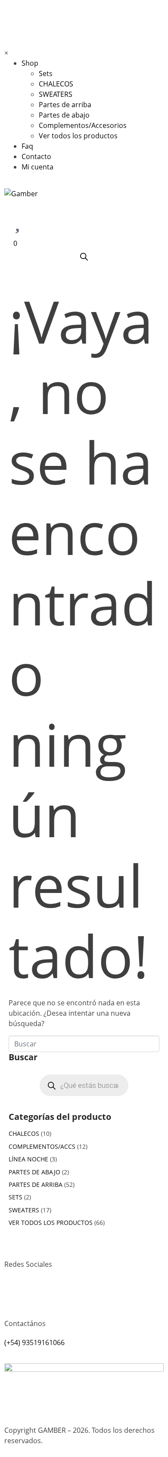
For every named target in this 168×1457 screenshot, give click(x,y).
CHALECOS (56, 84)
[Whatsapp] (38, 1296)
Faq (27, 146)
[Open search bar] (84, 256)
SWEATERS (55, 94)
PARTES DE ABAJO (34, 1172)
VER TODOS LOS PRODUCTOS (51, 1222)
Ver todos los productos (78, 135)
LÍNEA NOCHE (28, 1159)
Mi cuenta (37, 167)
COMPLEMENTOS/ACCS (42, 1146)
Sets (46, 73)
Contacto (36, 156)
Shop (30, 63)
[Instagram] (15, 1296)
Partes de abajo (64, 115)
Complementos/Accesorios (83, 125)
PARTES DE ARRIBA (35, 1184)
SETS (15, 1197)
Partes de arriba (65, 104)
